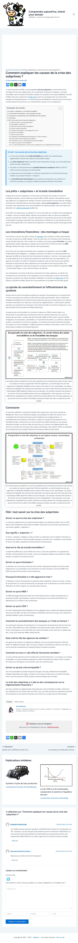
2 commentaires (11, 787)
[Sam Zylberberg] (11, 709)
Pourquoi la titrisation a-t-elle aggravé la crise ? (24, 130)
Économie (20, 787)
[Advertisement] (39, 53)
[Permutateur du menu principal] (74, 14)
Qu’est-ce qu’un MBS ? (17, 132)
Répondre (15, 840)
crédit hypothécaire (22, 208)
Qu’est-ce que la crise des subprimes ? (22, 122)
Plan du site (60, 937)
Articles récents (19, 701)
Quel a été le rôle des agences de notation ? (23, 138)
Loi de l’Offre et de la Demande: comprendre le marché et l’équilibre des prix (56, 792)
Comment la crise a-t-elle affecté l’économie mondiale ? (27, 140)
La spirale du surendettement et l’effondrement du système (27, 116)
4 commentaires (45, 798)
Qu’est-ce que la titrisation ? (19, 128)
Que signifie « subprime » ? (18, 124)
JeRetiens (36, 937)
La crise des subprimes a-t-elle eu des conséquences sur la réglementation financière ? (36, 144)
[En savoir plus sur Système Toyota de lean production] (18, 772)
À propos (9, 701)
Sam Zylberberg (21, 706)
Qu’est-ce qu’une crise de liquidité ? (22, 142)
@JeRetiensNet (53, 727)
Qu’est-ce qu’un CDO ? (17, 134)
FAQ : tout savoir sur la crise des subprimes (21, 120)
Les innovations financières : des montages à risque (24, 113)
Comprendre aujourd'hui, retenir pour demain (47, 13)
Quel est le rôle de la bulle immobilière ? (22, 126)
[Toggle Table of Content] (59, 108)
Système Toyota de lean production (21, 783)
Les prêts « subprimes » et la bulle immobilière (22, 111)
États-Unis (32, 97)
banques (40, 236)
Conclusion (12, 118)
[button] (8, 879)
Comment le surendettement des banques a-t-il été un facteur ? (29, 136)
